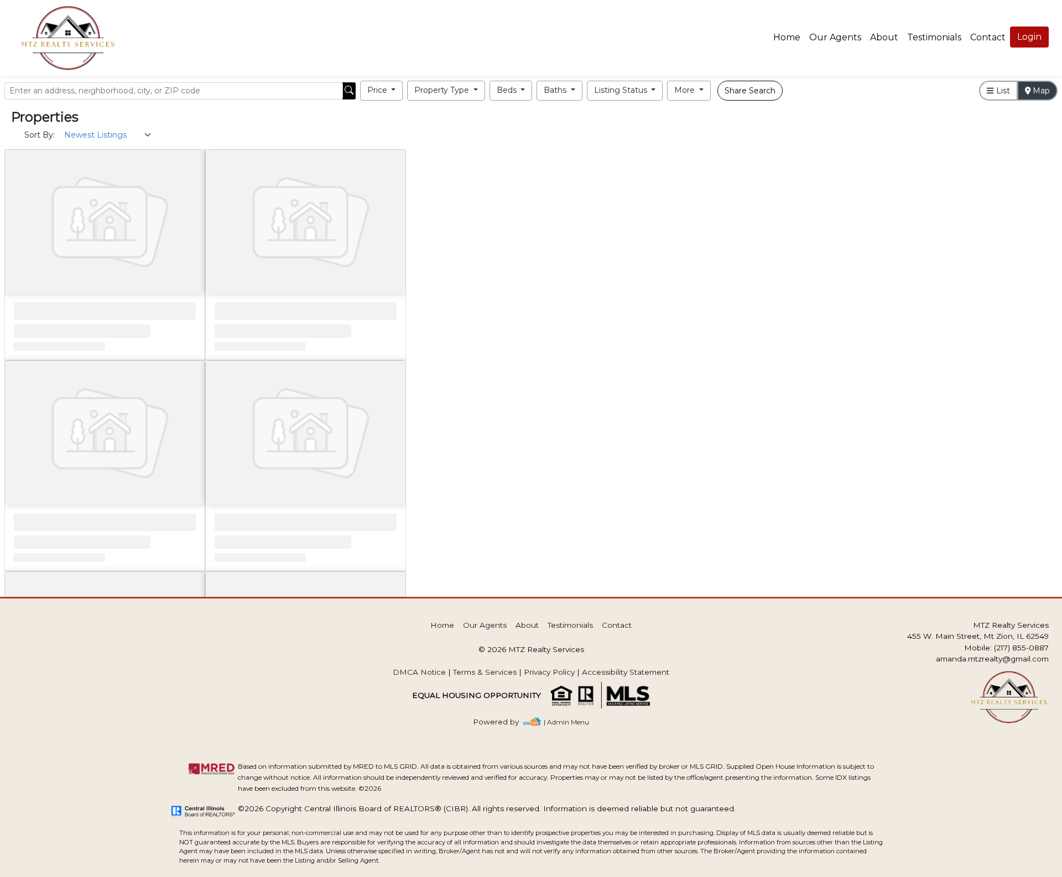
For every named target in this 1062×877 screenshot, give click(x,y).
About (884, 37)
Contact (617, 625)
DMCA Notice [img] (419, 672)
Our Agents (835, 37)
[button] (381, 91)
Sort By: (39, 135)
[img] (502, 722)
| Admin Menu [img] (566, 722)
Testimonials (934, 37)
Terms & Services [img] (485, 672)
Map (1040, 91)
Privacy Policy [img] (549, 672)
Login (1029, 36)
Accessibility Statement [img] (625, 672)
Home (786, 37)
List (1002, 91)
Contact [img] (988, 37)
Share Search (750, 91)
